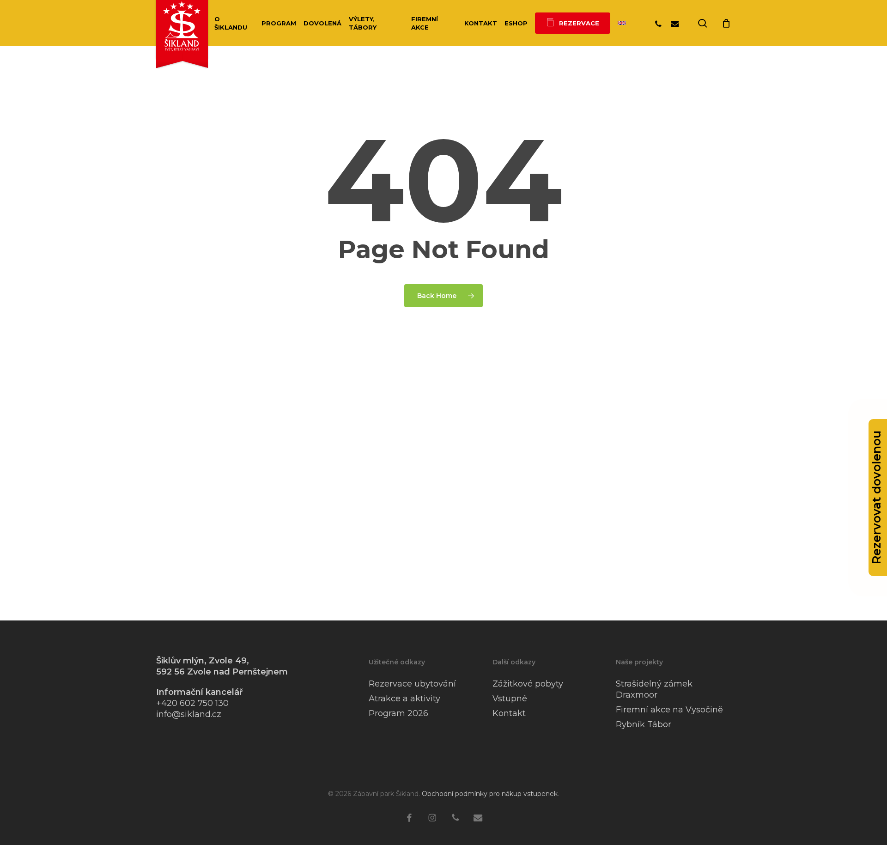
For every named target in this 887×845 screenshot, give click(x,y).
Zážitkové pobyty (527, 684)
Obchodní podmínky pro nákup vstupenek (490, 794)
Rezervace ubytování (412, 684)
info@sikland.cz (188, 714)
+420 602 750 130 (192, 703)
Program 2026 (398, 713)
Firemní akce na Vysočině (669, 710)
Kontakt (509, 713)
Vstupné (509, 698)
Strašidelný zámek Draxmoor (654, 689)
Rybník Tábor (643, 724)
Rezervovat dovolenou (876, 498)
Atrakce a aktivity (404, 698)
